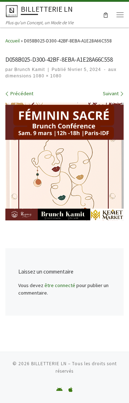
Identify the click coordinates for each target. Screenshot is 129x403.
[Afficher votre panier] (106, 14)
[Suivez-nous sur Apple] (70, 390)
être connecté (59, 285)
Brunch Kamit (29, 69)
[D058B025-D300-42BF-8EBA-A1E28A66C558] (64, 161)
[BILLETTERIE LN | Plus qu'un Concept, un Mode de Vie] (11, 10)
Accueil (12, 41)
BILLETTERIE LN (49, 364)
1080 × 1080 (47, 75)
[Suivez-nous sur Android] (59, 390)
